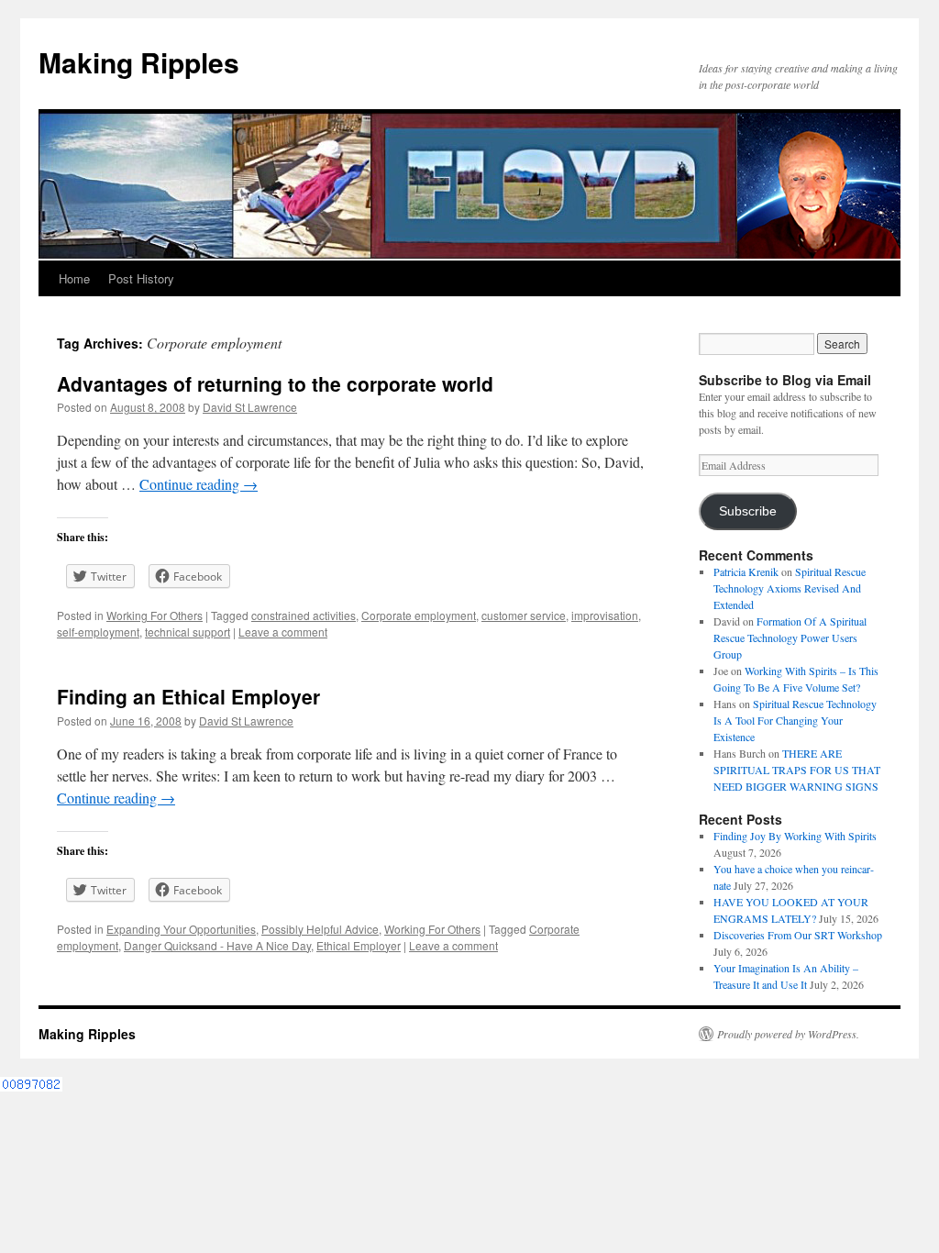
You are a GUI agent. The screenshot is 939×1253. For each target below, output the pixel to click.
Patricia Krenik (746, 571)
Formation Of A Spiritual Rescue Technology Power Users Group (790, 637)
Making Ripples (139, 62)
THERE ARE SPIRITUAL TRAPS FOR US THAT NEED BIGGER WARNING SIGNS (796, 769)
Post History (141, 278)
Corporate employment (418, 615)
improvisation (604, 615)
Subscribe (748, 511)
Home (74, 278)
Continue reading (198, 483)
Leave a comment (282, 631)
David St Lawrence (250, 407)
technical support (187, 631)
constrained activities (303, 615)
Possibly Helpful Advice (320, 929)
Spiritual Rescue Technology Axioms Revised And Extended (789, 588)
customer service (523, 615)
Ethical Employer (358, 945)
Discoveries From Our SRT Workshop (797, 934)
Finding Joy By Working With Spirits (795, 835)
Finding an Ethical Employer (188, 696)
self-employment (98, 631)
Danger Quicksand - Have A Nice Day (217, 945)
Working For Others (154, 615)
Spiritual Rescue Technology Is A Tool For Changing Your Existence (795, 720)
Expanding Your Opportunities (181, 929)
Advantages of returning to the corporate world (275, 383)
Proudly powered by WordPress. (788, 1033)
